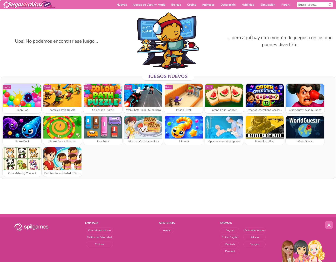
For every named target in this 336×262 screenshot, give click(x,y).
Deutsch (230, 244)
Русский (230, 251)
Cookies (99, 244)
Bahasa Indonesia (254, 230)
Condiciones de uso (99, 230)
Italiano (254, 237)
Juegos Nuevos (168, 76)
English (230, 230)
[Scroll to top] (329, 225)
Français (254, 244)
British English (230, 237)
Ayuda (167, 230)
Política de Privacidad (99, 237)
